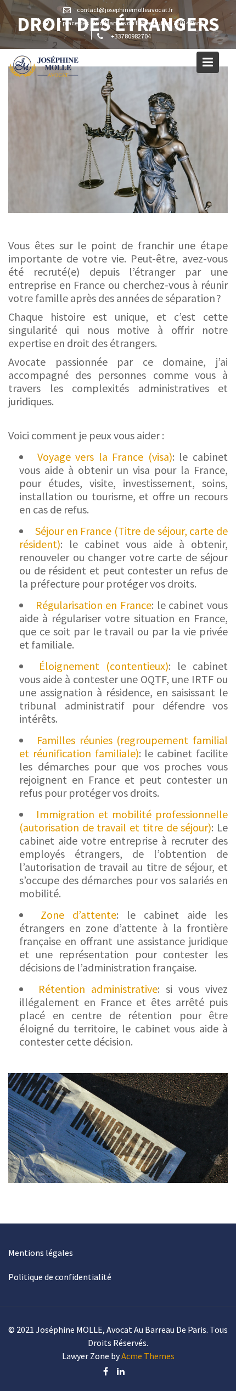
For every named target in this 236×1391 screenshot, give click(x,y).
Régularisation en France (93, 605)
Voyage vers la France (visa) (104, 456)
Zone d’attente (78, 914)
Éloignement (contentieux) (103, 666)
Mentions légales (40, 1252)
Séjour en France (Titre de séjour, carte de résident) (123, 537)
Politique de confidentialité (59, 1276)
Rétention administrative (98, 989)
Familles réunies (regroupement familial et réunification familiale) (123, 746)
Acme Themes (148, 1355)
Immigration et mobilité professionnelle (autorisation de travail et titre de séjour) (123, 820)
